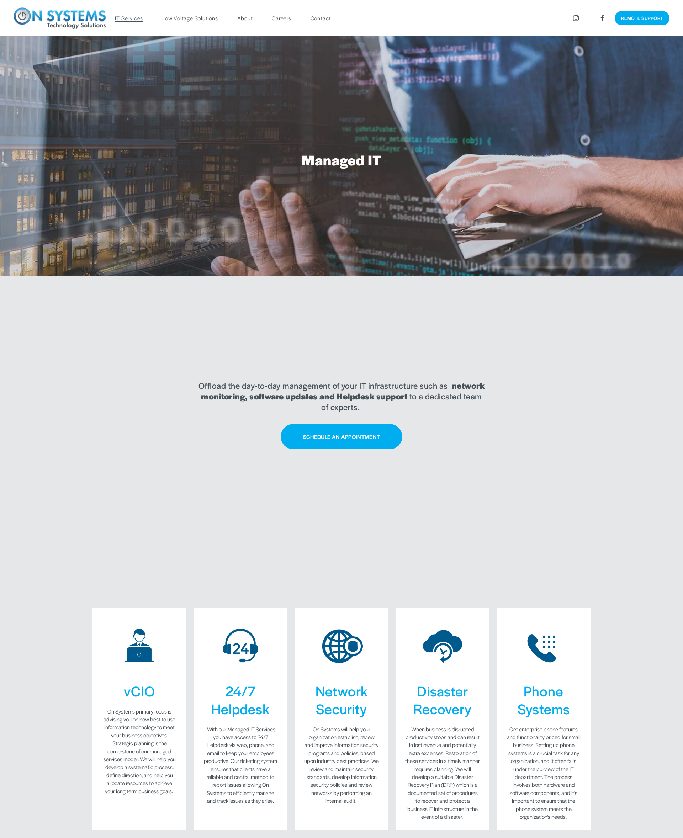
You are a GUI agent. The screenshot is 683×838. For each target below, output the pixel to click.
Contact (321, 18)
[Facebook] (602, 18)
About (245, 18)
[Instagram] (575, 18)
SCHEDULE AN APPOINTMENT (341, 436)
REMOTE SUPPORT (642, 18)
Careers (281, 18)
